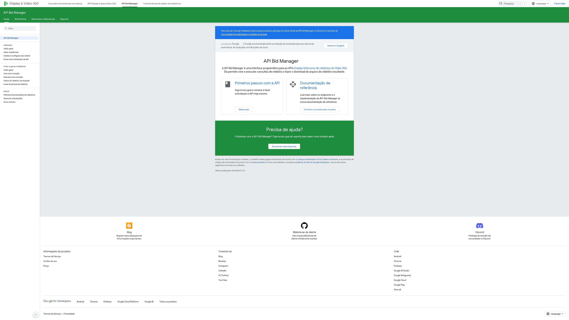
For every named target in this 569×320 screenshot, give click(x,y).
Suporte (64, 19)
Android (397, 256)
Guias (6, 19)
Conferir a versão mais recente (320, 109)
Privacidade (69, 314)
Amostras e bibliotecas (43, 19)
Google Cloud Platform (128, 301)
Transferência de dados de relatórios (162, 3)
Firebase (398, 266)
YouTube (223, 280)
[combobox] (512, 3)
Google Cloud (400, 280)
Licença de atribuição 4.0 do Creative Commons (317, 159)
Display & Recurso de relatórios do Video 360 (320, 68)
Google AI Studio (401, 270)
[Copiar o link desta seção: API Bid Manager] (303, 61)
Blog (221, 256)
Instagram (223, 266)
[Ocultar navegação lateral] (36, 315)
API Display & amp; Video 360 (101, 3)
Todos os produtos (168, 301)
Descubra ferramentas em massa (65, 3)
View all (397, 289)
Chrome (397, 261)
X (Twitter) (224, 275)
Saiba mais (244, 109)
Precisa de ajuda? (284, 129)
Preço (46, 266)
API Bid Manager (130, 3)
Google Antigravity (402, 275)
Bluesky (222, 261)
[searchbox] (20, 28)
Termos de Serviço (52, 256)
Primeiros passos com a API (257, 83)
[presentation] (284, 61)
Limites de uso (50, 261)
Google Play (399, 285)
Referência (20, 19)
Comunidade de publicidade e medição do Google (244, 34)
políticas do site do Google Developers (313, 162)
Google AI (149, 301)
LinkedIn (222, 270)
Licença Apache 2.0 (259, 162)
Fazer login (559, 3)
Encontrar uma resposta (284, 146)
